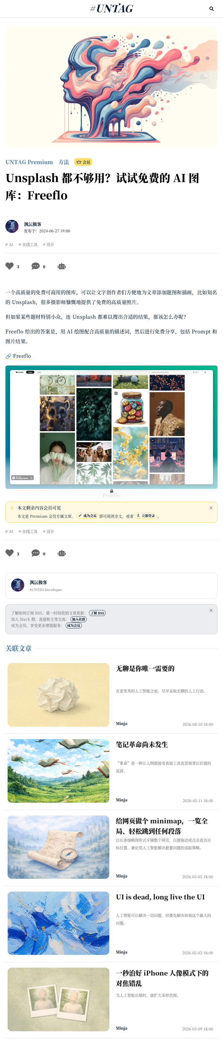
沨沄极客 (32, 224)
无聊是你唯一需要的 (145, 668)
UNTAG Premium (29, 161)
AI (11, 244)
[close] (211, 508)
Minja (121, 723)
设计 (50, 244)
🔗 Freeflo (18, 355)
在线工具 (30, 244)
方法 (63, 161)
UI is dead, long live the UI (160, 896)
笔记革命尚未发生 (142, 744)
